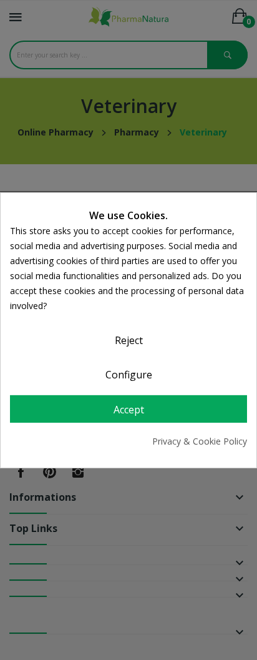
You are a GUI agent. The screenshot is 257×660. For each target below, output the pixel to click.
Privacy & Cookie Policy (199, 441)
